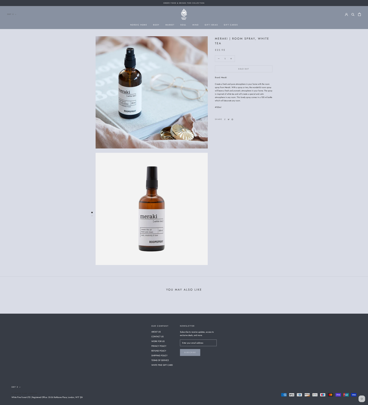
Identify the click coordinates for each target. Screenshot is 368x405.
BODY (156, 24)
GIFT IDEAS (211, 24)
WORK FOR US (158, 341)
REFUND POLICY (158, 350)
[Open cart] (359, 14)
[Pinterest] (232, 119)
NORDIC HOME (138, 24)
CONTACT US (157, 336)
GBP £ (10, 14)
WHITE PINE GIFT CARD (162, 365)
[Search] (352, 14)
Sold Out (243, 69)
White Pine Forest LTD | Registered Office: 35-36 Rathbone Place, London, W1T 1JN (47, 397)
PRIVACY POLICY (158, 346)
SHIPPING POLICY (159, 355)
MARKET (170, 24)
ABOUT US (156, 331)
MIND (195, 24)
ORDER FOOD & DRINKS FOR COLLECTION (184, 3)
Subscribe (190, 352)
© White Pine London (24, 393)
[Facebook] (225, 119)
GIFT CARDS (231, 24)
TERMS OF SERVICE (160, 360)
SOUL (183, 24)
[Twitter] (228, 119)
